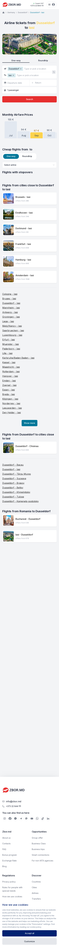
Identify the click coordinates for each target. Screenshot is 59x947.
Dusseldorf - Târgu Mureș (16, 474)
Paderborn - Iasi (11, 348)
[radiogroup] (29, 60)
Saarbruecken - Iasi (13, 330)
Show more (29, 423)
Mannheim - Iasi (11, 307)
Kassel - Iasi (8, 362)
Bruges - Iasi (9, 298)
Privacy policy (9, 881)
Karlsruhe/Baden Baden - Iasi (18, 357)
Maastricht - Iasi (11, 367)
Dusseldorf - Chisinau (27, 446)
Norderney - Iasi (11, 403)
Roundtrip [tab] (27, 156)
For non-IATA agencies (42, 860)
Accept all (29, 933)
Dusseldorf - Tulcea (13, 496)
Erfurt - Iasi (8, 339)
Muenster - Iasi (10, 344)
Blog (4, 866)
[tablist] (19, 156)
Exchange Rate (9, 860)
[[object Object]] (4, 818)
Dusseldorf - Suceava (14, 478)
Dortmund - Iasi (23, 228)
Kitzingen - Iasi (10, 398)
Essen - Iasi (8, 389)
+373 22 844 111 (37, 5)
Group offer (37, 838)
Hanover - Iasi (10, 376)
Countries (36, 881)
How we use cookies (12, 896)
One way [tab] (11, 156)
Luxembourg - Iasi (12, 335)
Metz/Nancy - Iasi (12, 325)
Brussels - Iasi (22, 197)
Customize (29, 941)
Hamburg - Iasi (23, 259)
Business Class (39, 843)
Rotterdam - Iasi (11, 371)
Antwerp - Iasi (10, 312)
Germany (11, 12)
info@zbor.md (13, 801)
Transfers (36, 899)
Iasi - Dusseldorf (24, 534)
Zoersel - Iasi (9, 385)
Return (38, 82)
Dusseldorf (22, 12)
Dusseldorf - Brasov (13, 483)
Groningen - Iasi (11, 316)
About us (6, 838)
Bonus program (9, 855)
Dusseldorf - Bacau (12, 464)
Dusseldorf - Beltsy (12, 487)
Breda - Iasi (8, 394)
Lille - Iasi (7, 353)
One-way (16, 60)
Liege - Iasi (8, 321)
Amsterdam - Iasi (24, 275)
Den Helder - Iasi (11, 412)
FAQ (4, 849)
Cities (34, 887)
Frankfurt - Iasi (23, 244)
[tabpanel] (29, 168)
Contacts (6, 843)
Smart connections (40, 855)
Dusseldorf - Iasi (11, 303)
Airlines (35, 893)
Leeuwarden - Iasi (12, 408)
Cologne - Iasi (9, 294)
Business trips (38, 849)
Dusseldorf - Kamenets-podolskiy (20, 501)
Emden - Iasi (9, 380)
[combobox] (29, 165)
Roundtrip (43, 60)
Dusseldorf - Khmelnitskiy (16, 492)
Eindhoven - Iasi (24, 212)
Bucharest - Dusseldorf (27, 519)
